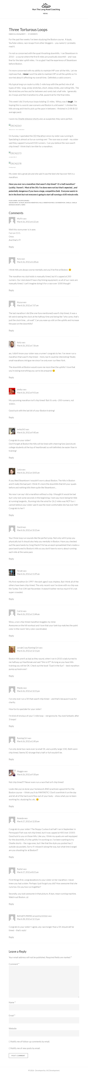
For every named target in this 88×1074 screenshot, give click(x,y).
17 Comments (33, 34)
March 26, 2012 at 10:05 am (28, 472)
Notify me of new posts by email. (25, 1048)
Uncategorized (23, 200)
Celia (19, 469)
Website (13, 1028)
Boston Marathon (32, 202)
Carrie (19, 611)
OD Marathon (39, 136)
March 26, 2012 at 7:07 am (28, 305)
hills (41, 202)
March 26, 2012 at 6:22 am (28, 221)
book (69, 39)
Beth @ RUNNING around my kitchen (32, 916)
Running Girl (22, 738)
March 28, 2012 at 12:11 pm (28, 919)
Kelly (19, 342)
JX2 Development (52, 1070)
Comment (14, 964)
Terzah (20, 571)
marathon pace (49, 202)
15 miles (21, 202)
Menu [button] (45, 13)
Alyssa (19, 302)
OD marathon (60, 202)
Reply (11, 246)
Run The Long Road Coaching (46, 7)
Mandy (20, 688)
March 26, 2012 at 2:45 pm (28, 741)
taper (23, 205)
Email (12, 1015)
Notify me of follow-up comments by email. (30, 1041)
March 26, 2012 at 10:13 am (28, 530)
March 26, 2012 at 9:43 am (28, 432)
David (19, 527)
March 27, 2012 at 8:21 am (28, 872)
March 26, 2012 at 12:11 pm (28, 651)
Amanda (20, 818)
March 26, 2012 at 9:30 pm (28, 774)
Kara (19, 259)
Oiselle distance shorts (28, 118)
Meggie (20, 771)
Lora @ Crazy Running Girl (28, 647)
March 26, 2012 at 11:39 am (28, 574)
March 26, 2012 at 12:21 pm (28, 691)
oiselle (68, 202)
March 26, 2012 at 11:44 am (28, 614)
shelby (19, 389)
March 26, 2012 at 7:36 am (28, 345)
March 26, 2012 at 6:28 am (28, 262)
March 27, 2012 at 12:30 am (28, 821)
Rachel (20, 869)
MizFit (20, 218)
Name (12, 1002)
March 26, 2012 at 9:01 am (28, 392)
